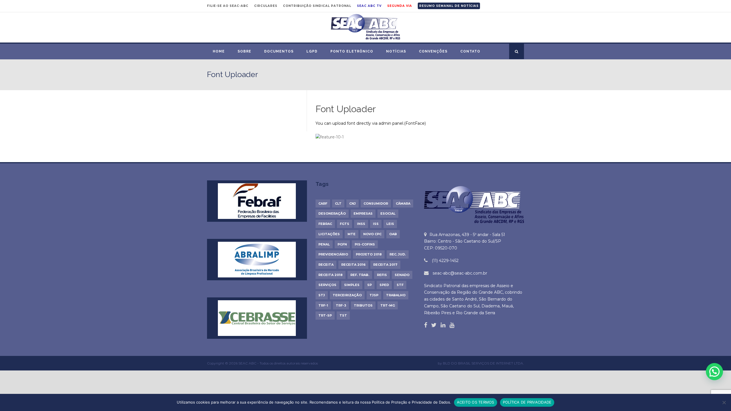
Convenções (433, 51)
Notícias (396, 51)
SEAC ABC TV (369, 6)
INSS (361, 224)
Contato (470, 51)
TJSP (373, 295)
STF (400, 285)
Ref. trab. (359, 275)
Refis (382, 275)
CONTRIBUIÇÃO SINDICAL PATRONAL (317, 6)
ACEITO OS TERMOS (475, 402)
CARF (322, 204)
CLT (338, 204)
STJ (321, 295)
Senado (402, 275)
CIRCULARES (265, 6)
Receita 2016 (353, 265)
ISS (376, 224)
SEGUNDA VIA (399, 6)
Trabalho (395, 295)
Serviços (327, 285)
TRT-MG (387, 305)
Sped (384, 285)
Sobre (244, 51)
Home (219, 51)
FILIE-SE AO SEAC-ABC (227, 6)
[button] (714, 371)
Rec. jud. (397, 254)
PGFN (342, 244)
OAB (393, 234)
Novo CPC (372, 234)
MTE (352, 234)
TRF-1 (323, 305)
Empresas (363, 213)
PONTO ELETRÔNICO (351, 51)
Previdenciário (333, 254)
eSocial (387, 213)
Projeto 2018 (369, 254)
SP (369, 285)
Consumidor (376, 204)
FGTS (344, 224)
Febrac (325, 224)
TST (343, 315)
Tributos (363, 305)
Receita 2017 (385, 265)
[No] (724, 402)
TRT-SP (325, 315)
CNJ (352, 204)
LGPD (312, 51)
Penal (324, 244)
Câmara (403, 204)
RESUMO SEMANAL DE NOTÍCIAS (449, 6)
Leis (390, 224)
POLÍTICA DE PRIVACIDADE (527, 402)
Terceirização (347, 295)
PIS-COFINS (365, 244)
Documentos (279, 51)
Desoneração (332, 213)
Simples (352, 285)
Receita (326, 265)
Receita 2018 (330, 275)
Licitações (329, 234)
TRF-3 (341, 305)
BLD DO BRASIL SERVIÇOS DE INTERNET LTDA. (483, 363)
